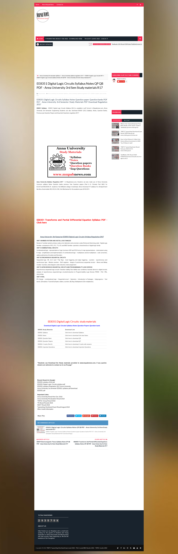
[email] (134, 548)
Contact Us (60, 4)
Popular (116, 120)
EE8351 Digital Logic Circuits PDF (94, 75)
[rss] (130, 548)
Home (37, 4)
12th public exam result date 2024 (89, 44)
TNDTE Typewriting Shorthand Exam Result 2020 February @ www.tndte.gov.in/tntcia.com (131, 133)
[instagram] (127, 548)
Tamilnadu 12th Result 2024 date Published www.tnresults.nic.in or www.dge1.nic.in (124, 44)
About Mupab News (48, 4)
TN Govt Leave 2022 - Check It (96, 38)
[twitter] (117, 548)
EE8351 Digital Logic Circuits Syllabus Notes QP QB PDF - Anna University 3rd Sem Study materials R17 (76, 428)
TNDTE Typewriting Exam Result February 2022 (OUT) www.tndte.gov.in (130, 148)
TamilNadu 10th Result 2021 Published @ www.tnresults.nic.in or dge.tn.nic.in (131, 156)
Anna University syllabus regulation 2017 (72, 75)
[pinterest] (140, 548)
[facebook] (137, 4)
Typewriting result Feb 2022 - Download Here (63, 38)
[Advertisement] (108, 22)
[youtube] (140, 4)
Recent (127, 120)
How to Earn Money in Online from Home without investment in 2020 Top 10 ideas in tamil (130, 141)
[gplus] (124, 548)
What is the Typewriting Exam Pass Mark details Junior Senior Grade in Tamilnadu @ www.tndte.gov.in (131, 125)
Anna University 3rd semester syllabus (50, 75)
